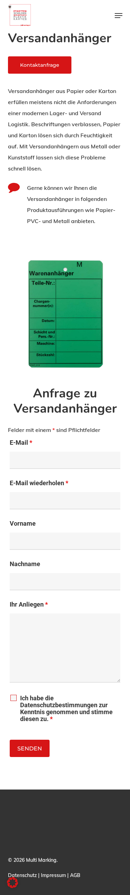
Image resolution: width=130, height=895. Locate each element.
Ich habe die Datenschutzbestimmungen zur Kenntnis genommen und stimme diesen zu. (66, 708)
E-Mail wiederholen (39, 483)
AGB (75, 875)
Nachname (25, 564)
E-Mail (21, 442)
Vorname (23, 523)
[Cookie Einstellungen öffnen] (12, 886)
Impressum (53, 875)
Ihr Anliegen (29, 604)
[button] (118, 15)
